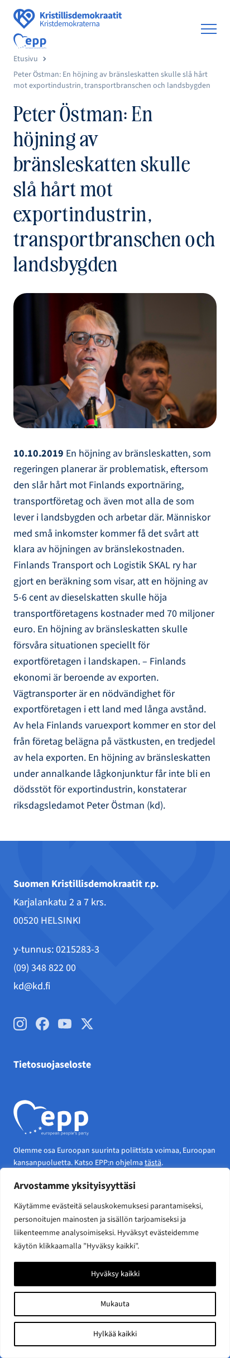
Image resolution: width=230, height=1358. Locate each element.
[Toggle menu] (209, 28)
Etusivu (25, 59)
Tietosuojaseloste (52, 1065)
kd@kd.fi (31, 986)
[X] (87, 1023)
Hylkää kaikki (115, 1334)
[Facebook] (42, 1023)
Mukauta (115, 1304)
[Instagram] (20, 1023)
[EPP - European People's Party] (29, 41)
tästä (153, 1162)
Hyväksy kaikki (115, 1274)
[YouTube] (64, 1023)
